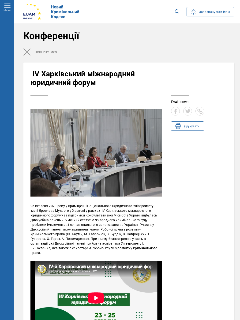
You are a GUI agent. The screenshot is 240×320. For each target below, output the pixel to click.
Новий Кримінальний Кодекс (65, 11)
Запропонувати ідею (214, 12)
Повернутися (46, 52)
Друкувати (192, 126)
